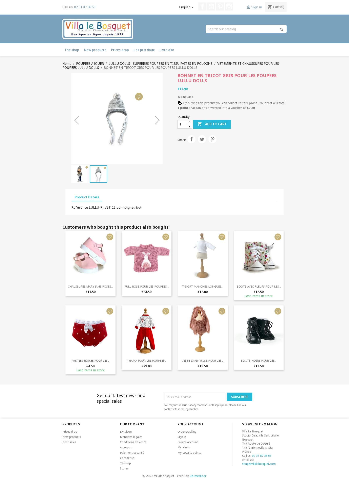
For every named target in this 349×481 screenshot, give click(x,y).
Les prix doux (144, 50)
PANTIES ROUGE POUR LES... (90, 360)
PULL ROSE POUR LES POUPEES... (146, 286)
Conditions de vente (133, 442)
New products (95, 50)
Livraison (126, 431)
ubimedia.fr (198, 476)
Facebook (202, 6)
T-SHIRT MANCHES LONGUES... (202, 286)
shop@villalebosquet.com (259, 464)
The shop (71, 50)
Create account (188, 442)
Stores (124, 468)
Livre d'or (167, 50)
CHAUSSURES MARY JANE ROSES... (90, 286)
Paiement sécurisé (132, 452)
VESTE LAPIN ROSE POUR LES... (202, 360)
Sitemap (125, 463)
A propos (126, 447)
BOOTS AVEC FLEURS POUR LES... (259, 286)
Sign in (182, 437)
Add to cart (212, 124)
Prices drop (120, 50)
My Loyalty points (189, 452)
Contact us (127, 458)
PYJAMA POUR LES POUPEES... (146, 360)
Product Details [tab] (87, 197)
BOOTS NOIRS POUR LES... (258, 360)
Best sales (69, 442)
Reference (79, 207)
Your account (191, 424)
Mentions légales (131, 437)
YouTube (211, 6)
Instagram (229, 6)
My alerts (184, 447)
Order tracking (187, 431)
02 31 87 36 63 (85, 7)
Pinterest (220, 6)
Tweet (202, 139)
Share (191, 139)
